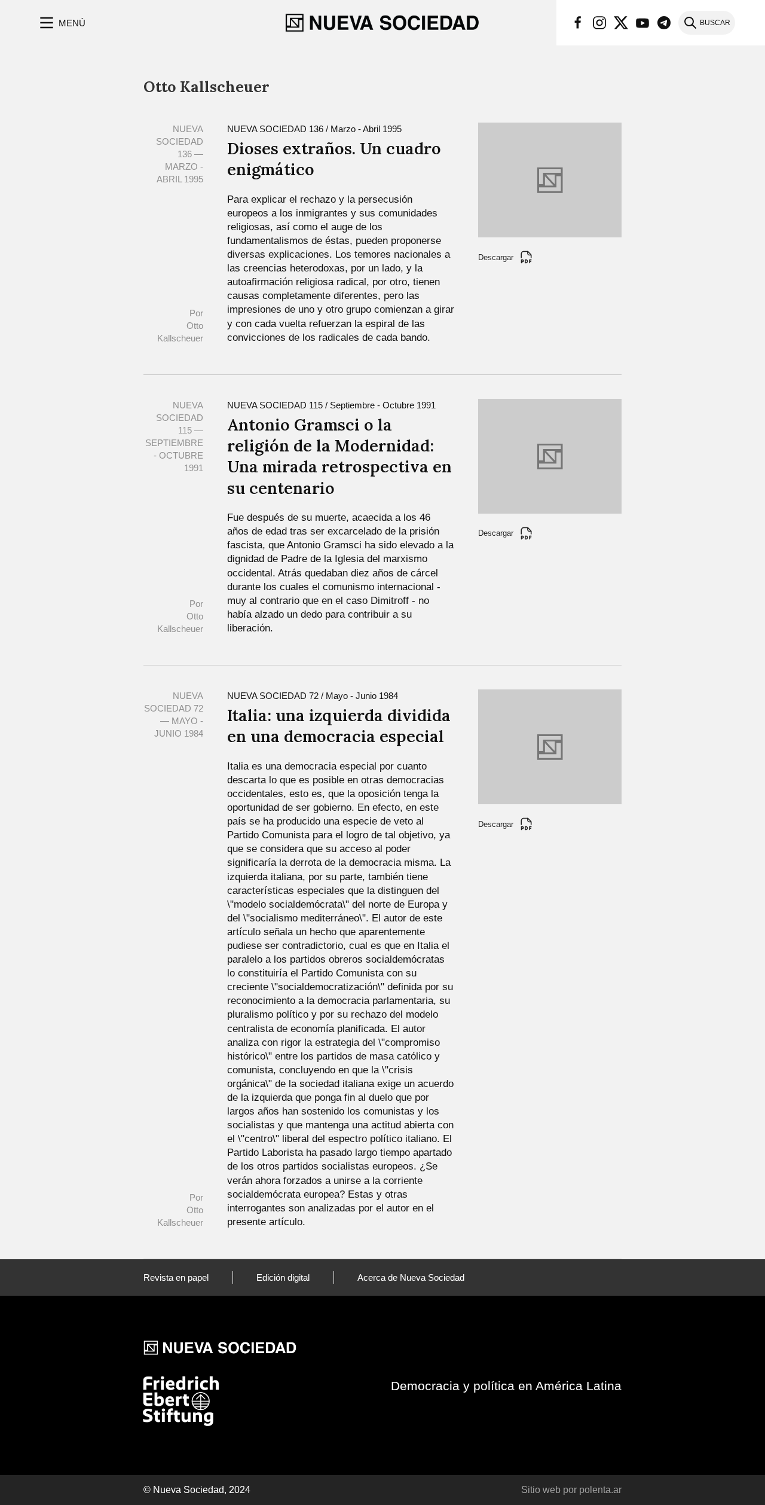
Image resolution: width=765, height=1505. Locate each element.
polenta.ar (600, 1490)
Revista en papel (176, 1277)
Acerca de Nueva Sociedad (410, 1277)
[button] (61, 22)
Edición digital (283, 1277)
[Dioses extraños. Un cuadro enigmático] (550, 179)
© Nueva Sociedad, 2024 (196, 1490)
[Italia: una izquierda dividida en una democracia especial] (550, 746)
